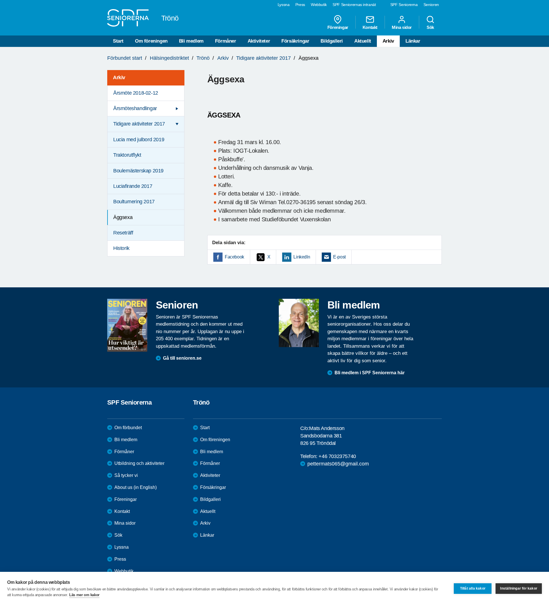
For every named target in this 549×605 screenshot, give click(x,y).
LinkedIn (301, 256)
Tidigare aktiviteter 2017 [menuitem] (139, 124)
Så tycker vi (126, 475)
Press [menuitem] (300, 4)
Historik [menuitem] (121, 248)
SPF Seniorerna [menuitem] (404, 4)
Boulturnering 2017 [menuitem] (134, 201)
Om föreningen (151, 41)
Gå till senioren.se (182, 358)
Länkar (412, 41)
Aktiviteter (259, 41)
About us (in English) (135, 487)
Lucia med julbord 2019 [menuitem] (138, 139)
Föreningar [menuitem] (337, 27)
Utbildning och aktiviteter (139, 463)
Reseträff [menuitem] (123, 233)
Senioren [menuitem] (431, 4)
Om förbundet (128, 427)
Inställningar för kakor (518, 588)
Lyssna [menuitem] (284, 4)
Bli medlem (191, 41)
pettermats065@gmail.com (338, 464)
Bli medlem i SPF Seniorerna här (370, 372)
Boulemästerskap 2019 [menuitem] (138, 171)
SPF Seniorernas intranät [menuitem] (354, 4)
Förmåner (225, 41)
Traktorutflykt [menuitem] (127, 155)
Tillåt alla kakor (473, 588)
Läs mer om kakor (84, 595)
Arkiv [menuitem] (119, 77)
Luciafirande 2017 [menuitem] (132, 186)
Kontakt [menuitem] (370, 27)
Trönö (203, 58)
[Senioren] (127, 325)
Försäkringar (295, 41)
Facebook (234, 256)
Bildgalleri (332, 41)
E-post (339, 256)
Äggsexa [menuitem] (122, 217)
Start (118, 41)
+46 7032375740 (337, 456)
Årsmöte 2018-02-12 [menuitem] (135, 93)
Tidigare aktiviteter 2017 (263, 58)
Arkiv (388, 41)
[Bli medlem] (299, 323)
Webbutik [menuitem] (319, 4)
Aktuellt (362, 41)
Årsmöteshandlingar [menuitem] (135, 108)
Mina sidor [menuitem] (402, 27)
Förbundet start (124, 58)
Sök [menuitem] (430, 27)
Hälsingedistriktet (169, 58)
